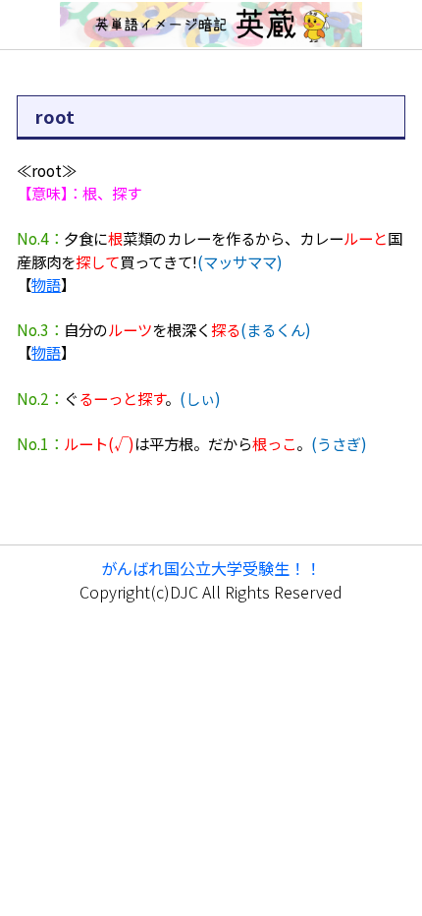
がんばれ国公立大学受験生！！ (211, 568)
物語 (46, 284)
